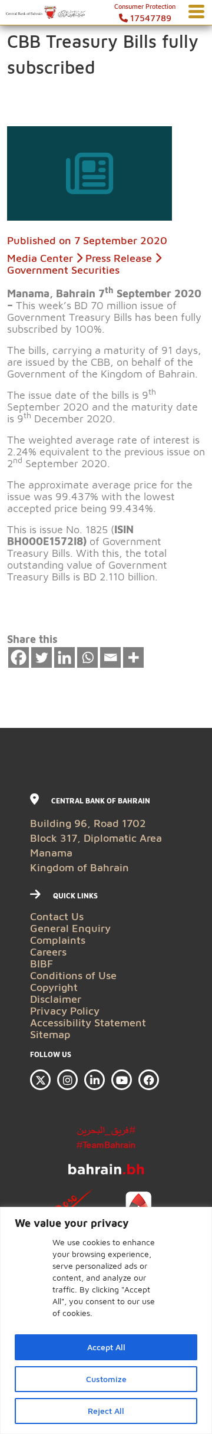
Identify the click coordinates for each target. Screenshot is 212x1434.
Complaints (57, 940)
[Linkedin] (64, 657)
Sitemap (50, 1034)
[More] (133, 657)
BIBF (41, 963)
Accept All (106, 1347)
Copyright (54, 987)
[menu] (196, 12)
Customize (106, 1379)
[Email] (110, 657)
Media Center (40, 258)
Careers (48, 952)
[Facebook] (18, 657)
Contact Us (57, 916)
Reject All (106, 1411)
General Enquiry (70, 928)
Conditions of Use (73, 975)
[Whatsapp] (87, 657)
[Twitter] (41, 657)
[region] (106, 1320)
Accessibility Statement (88, 1022)
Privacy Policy (65, 1011)
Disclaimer (55, 999)
